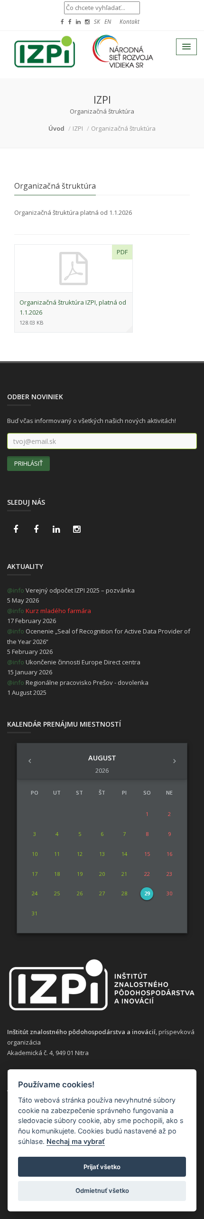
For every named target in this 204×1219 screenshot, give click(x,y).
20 (102, 873)
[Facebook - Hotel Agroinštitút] (15, 529)
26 (80, 893)
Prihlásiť (28, 463)
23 (169, 873)
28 (124, 893)
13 (102, 853)
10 (34, 853)
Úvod (56, 128)
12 (80, 853)
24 (34, 893)
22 (147, 873)
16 (169, 853)
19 (80, 873)
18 (57, 873)
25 (57, 893)
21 (124, 873)
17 (34, 873)
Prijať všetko (102, 1167)
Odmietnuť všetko (102, 1190)
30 (169, 893)
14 (124, 853)
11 (57, 853)
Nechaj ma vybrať (75, 1141)
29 (147, 893)
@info (15, 590)
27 (102, 893)
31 (34, 913)
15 (147, 853)
